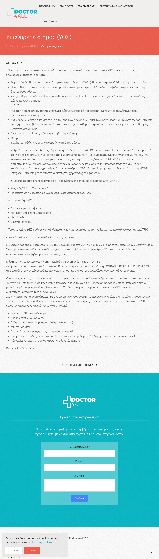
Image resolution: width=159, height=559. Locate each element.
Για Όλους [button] (66, 6)
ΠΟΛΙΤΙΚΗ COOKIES (75, 538)
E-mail (79, 461)
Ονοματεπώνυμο (79, 446)
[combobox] (56, 21)
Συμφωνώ (14, 550)
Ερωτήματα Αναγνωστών (116, 6)
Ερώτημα (80, 475)
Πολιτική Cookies (41, 542)
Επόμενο (89, 364)
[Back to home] (22, 13)
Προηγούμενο (72, 364)
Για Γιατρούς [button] (86, 6)
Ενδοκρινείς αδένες (52, 46)
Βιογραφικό (47, 6)
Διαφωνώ (32, 550)
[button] (150, 552)
